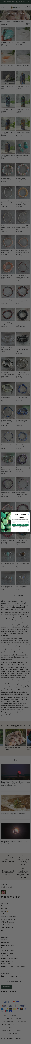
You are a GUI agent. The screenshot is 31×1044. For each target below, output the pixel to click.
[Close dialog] (29, 513)
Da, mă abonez (20, 525)
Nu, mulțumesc (20, 530)
